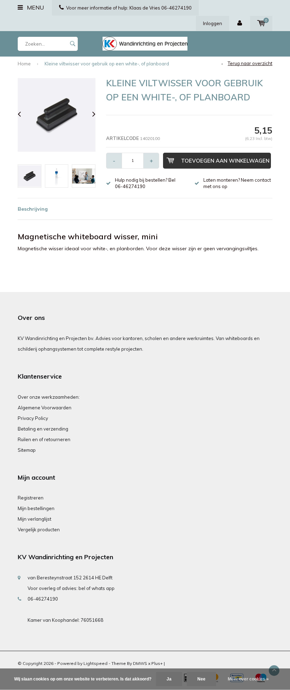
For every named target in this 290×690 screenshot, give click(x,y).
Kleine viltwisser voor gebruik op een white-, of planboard (107, 63)
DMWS (140, 663)
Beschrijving (33, 209)
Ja (169, 679)
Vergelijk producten (39, 529)
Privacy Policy (33, 418)
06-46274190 (43, 599)
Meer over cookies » (248, 679)
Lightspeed (95, 663)
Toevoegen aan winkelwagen (225, 160)
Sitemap (27, 450)
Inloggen (212, 23)
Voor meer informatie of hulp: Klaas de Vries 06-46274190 (129, 8)
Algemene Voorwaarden (44, 407)
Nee (201, 679)
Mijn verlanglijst (34, 519)
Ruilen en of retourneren (44, 439)
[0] (261, 23)
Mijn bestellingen (36, 508)
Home (24, 63)
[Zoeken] (72, 44)
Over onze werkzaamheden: (49, 397)
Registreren (31, 498)
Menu (34, 7)
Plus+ (157, 663)
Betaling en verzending (43, 429)
